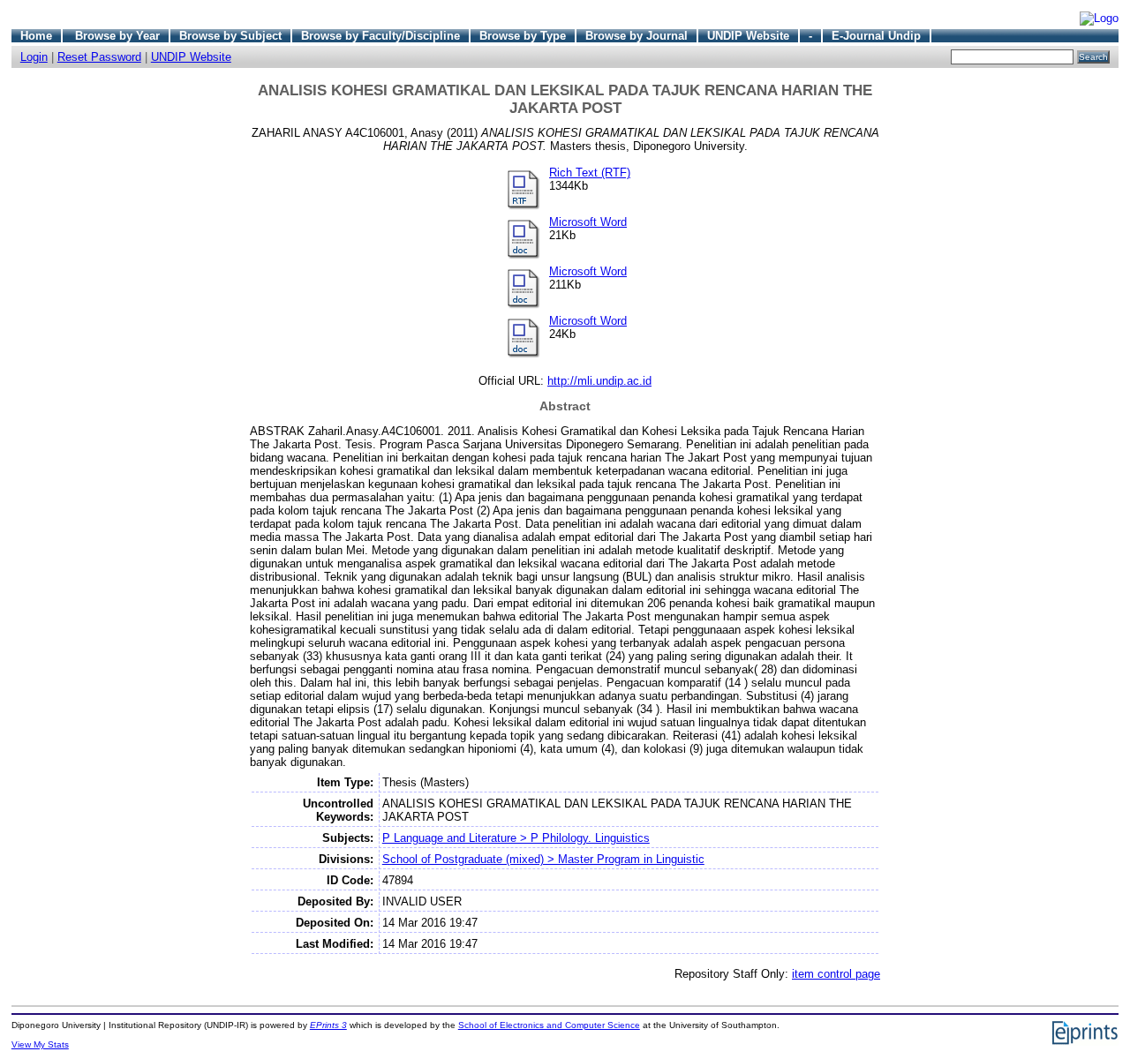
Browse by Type (522, 35)
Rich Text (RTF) (589, 172)
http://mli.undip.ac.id (599, 380)
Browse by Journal (636, 35)
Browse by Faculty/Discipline (380, 35)
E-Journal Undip (876, 35)
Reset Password (99, 57)
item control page (836, 973)
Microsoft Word (588, 222)
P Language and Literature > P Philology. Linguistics (516, 838)
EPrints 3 (328, 1025)
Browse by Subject (230, 35)
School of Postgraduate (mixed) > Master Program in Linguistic (543, 859)
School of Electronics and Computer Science (549, 1025)
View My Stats (40, 1044)
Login (34, 57)
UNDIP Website (748, 35)
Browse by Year (117, 35)
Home (36, 35)
